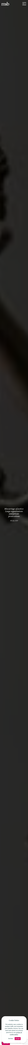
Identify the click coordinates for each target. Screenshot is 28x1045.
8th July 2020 (14, 521)
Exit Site (5, 1043)
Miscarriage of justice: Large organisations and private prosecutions (14, 513)
